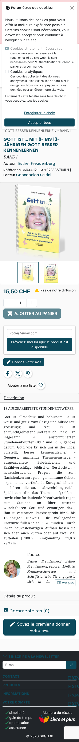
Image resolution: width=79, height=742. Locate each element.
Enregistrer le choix (39, 113)
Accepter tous (39, 122)
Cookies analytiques (26, 71)
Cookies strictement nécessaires (36, 48)
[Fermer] (72, 7)
